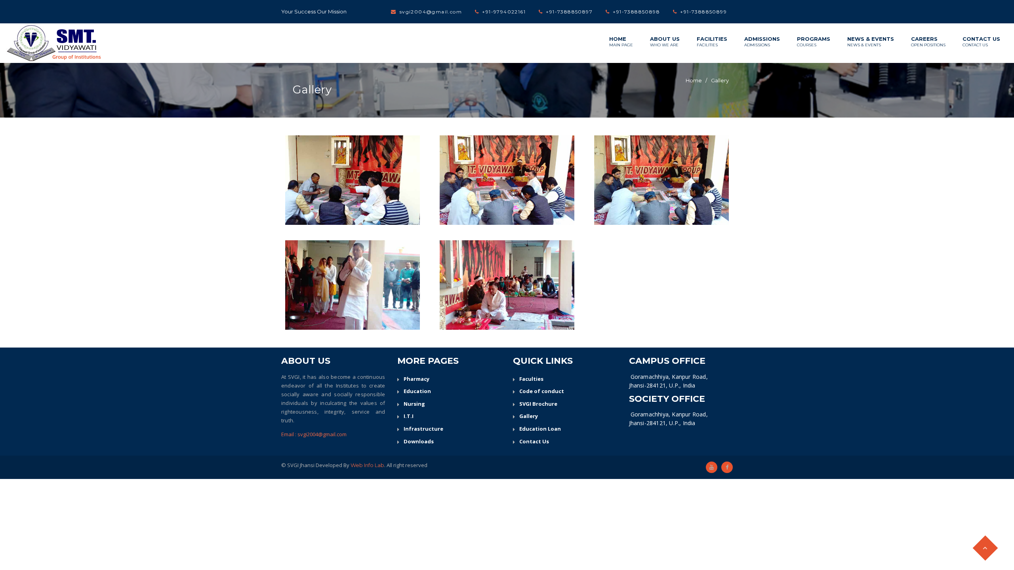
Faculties (531, 378)
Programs (813, 42)
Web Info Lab (367, 465)
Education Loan (540, 428)
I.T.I (409, 416)
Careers (928, 42)
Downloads (419, 441)
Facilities (712, 42)
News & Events (870, 42)
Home (621, 42)
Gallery (720, 80)
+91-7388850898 (636, 12)
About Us (665, 42)
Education (417, 391)
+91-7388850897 (569, 12)
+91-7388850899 (703, 12)
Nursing (414, 403)
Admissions (762, 42)
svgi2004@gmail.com (431, 12)
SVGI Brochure (538, 403)
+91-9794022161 (504, 12)
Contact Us (981, 42)
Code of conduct (541, 391)
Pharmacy (416, 378)
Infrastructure (423, 428)
